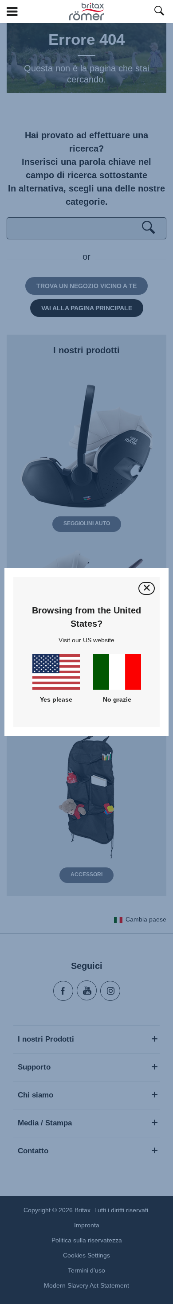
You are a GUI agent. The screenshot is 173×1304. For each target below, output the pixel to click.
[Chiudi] (146, 588)
